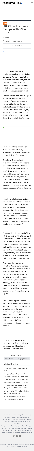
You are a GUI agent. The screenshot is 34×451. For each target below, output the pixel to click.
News (5, 23)
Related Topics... (16, 355)
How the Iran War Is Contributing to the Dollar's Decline (16, 392)
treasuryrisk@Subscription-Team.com (19, 433)
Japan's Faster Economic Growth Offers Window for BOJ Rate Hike (16, 375)
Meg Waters (13, 33)
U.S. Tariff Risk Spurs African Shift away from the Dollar (15, 398)
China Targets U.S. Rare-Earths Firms (16, 369)
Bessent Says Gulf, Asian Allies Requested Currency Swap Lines (16, 381)
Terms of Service (29, 444)
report (14, 213)
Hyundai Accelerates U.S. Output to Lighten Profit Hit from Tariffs (17, 386)
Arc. (11, 444)
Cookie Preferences (21, 446)
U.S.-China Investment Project (17, 110)
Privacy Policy (11, 446)
